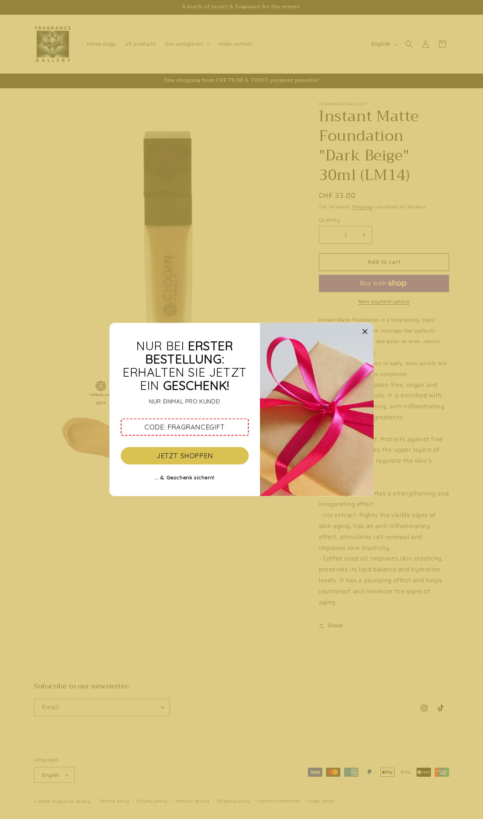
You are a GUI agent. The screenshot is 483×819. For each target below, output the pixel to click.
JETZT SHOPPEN (184, 455)
